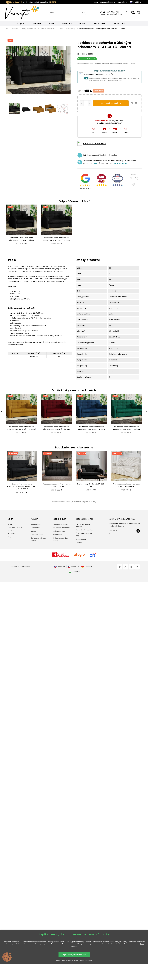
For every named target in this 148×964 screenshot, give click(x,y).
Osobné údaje (36, 524)
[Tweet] (136, 179)
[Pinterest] (133, 185)
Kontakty (120, 2)
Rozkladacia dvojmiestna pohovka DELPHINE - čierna (57, 485)
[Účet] (127, 12)
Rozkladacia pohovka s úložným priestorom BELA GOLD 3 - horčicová (21, 428)
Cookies (79, 543)
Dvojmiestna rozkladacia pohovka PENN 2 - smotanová (126, 485)
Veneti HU (76, 572)
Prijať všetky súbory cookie (74, 954)
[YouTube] (125, 566)
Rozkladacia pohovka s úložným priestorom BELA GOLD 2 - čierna (56, 239)
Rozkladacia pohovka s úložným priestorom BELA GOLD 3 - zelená (126, 428)
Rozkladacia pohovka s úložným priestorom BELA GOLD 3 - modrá (91, 428)
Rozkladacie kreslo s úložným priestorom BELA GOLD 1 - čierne (21, 239)
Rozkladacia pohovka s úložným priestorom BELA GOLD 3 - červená (56, 428)
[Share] (130, 179)
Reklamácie (57, 534)
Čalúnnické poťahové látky (84, 534)
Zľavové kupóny (37, 534)
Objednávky (35, 528)
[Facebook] (119, 566)
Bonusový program (101, 2)
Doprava (112, 2)
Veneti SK (61, 566)
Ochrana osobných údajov (60, 539)
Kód (80, 54)
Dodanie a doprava (60, 524)
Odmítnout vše (62, 960)
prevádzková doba (114, 14)
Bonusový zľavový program (15, 529)
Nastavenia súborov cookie (38, 539)
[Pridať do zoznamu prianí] (132, 103)
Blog (125, 2)
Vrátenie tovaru (59, 531)
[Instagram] (137, 566)
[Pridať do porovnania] (137, 103)
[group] (22, 474)
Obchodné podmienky (61, 528)
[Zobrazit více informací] (112, 74)
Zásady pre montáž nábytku (83, 525)
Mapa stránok (81, 539)
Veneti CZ (75, 566)
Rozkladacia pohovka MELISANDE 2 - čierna (91, 485)
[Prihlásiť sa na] (138, 531)
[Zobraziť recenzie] (101, 180)
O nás (10, 524)
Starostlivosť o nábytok (84, 530)
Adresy (33, 531)
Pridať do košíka (112, 103)
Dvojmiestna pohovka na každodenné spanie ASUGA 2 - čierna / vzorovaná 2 (22, 486)
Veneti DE (88, 566)
